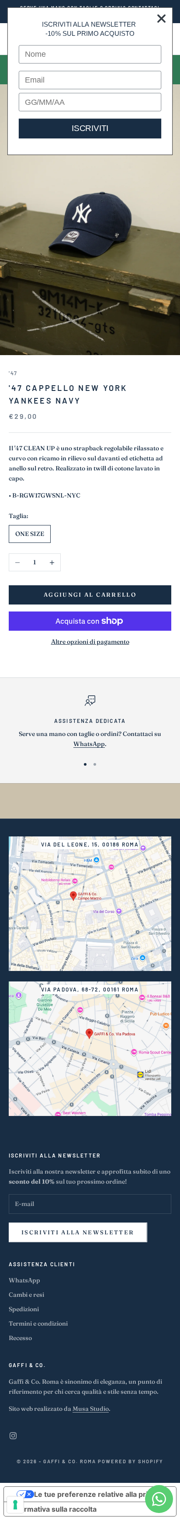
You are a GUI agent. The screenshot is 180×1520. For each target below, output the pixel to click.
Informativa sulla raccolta (54, 1509)
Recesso (20, 1338)
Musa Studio (91, 1409)
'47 (13, 373)
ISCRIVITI (90, 128)
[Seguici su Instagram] (13, 1435)
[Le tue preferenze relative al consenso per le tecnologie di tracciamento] (15, 1504)
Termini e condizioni (38, 1323)
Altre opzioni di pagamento (90, 642)
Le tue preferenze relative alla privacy (98, 1494)
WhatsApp (89, 744)
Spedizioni (24, 1309)
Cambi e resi (26, 1295)
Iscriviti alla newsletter (78, 1232)
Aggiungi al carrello (90, 594)
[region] (90, 722)
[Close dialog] (161, 18)
